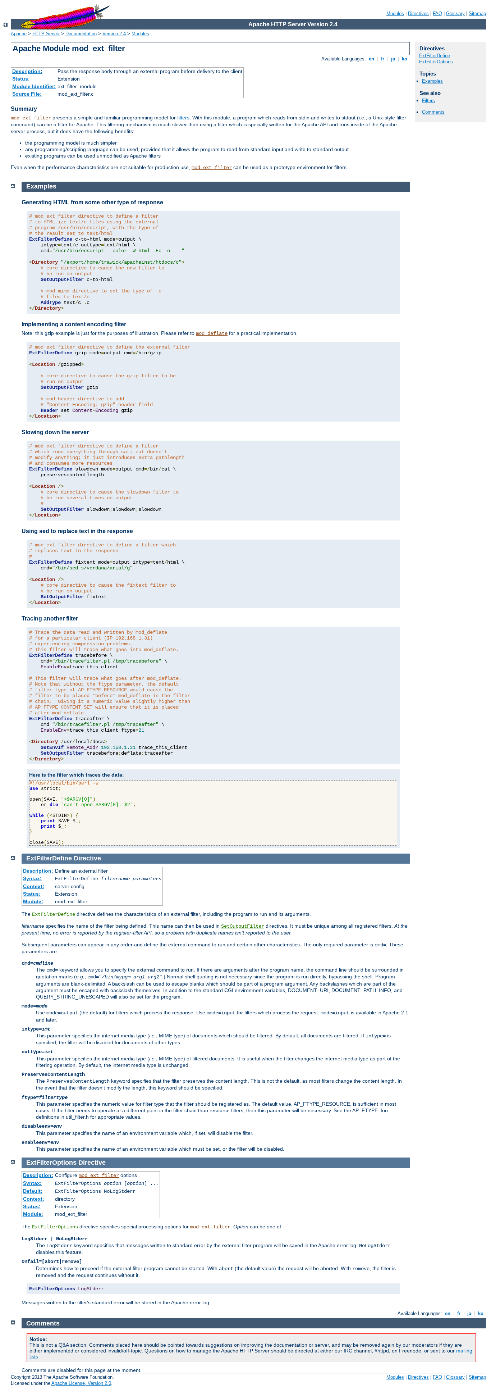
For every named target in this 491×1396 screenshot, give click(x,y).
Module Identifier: (34, 86)
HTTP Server (46, 33)
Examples (432, 81)
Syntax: (32, 878)
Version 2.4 (114, 33)
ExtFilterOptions (436, 61)
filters (183, 117)
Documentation (81, 33)
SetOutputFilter (242, 926)
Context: (33, 886)
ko (404, 59)
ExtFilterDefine (434, 55)
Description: (27, 71)
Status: (21, 79)
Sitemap (477, 13)
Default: (32, 1191)
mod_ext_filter (31, 118)
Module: (33, 901)
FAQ (437, 13)
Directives (418, 13)
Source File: (27, 94)
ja (393, 59)
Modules (395, 13)
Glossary (455, 13)
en (371, 59)
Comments (433, 112)
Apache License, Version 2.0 (81, 1383)
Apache (19, 33)
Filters (428, 100)
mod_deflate (212, 333)
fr (383, 59)
